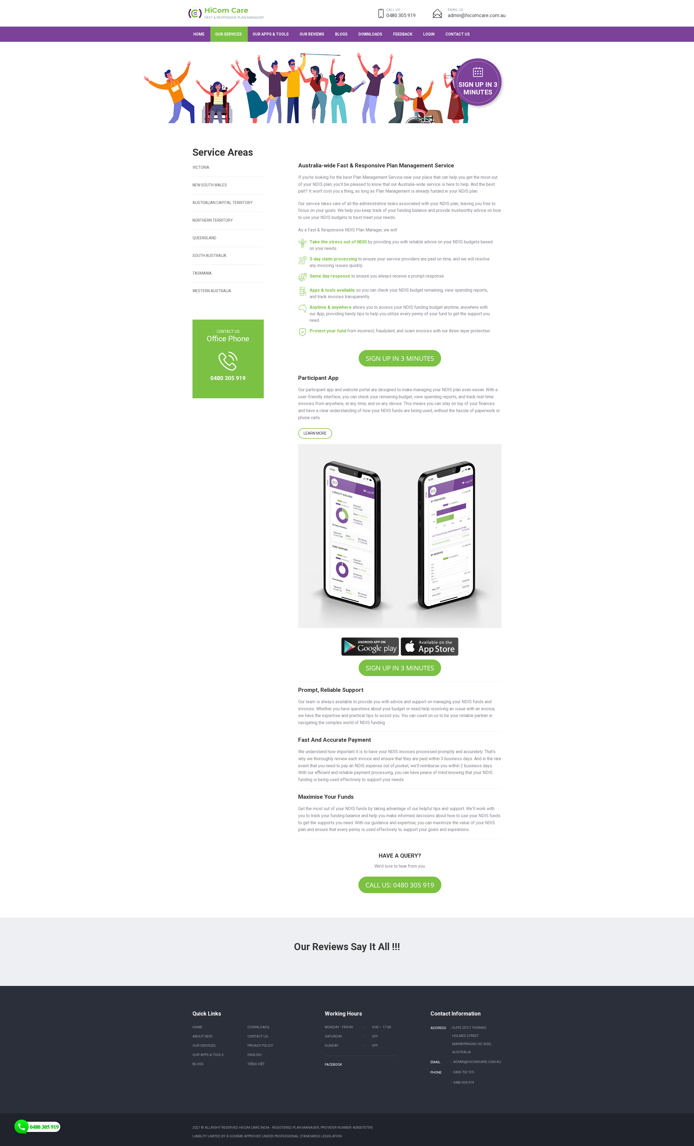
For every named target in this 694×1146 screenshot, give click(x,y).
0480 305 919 (401, 15)
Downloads (370, 34)
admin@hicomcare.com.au (477, 15)
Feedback (402, 34)
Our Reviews (312, 34)
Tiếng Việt (256, 1064)
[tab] (227, 172)
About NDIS (202, 1036)
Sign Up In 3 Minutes (477, 88)
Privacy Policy (260, 1045)
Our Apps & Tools (271, 34)
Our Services (228, 34)
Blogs (341, 34)
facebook (333, 1064)
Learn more (315, 433)
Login (429, 34)
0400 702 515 (463, 1072)
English (255, 1055)
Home (198, 34)
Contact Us (457, 34)
